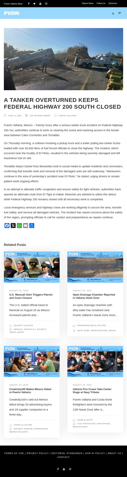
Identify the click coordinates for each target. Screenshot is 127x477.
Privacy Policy (38, 453)
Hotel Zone (83, 330)
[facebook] (28, 3)
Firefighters (103, 423)
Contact (63, 457)
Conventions (41, 429)
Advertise (113, 3)
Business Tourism (23, 429)
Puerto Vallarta (68, 115)
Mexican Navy (80, 427)
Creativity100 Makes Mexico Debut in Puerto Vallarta (30, 391)
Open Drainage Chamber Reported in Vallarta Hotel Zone (94, 296)
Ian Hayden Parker (40, 115)
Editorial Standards (67, 453)
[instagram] (46, 3)
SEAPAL (112, 330)
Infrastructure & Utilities (91, 325)
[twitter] (34, 3)
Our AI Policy (95, 453)
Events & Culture (23, 425)
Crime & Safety (85, 420)
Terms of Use (14, 453)
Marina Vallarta (18, 432)
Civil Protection (86, 423)
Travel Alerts (16, 332)
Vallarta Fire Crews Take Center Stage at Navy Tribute (92, 391)
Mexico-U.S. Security (35, 329)
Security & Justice (23, 325)
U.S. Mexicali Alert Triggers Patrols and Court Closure (31, 296)
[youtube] (40, 3)
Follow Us (101, 3)
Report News (88, 3)
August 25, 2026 (18, 290)
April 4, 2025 (14, 115)
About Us (115, 453)
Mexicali (18, 329)
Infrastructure (99, 330)
